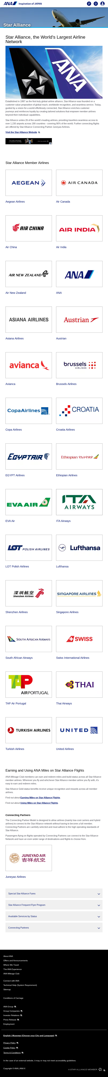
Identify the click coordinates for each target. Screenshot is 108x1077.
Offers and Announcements (15, 960)
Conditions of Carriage (13, 998)
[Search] (89, 4)
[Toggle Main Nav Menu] (96, 4)
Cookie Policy (9, 1048)
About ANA (8, 956)
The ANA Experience (12, 969)
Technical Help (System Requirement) (20, 985)
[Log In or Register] (102, 4)
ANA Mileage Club (11, 973)
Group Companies (11, 1011)
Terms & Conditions (12, 1053)
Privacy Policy (9, 1043)
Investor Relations (11, 1015)
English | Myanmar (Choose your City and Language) (28, 1035)
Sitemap (7, 989)
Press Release (9, 1020)
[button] (54, 893)
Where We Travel (11, 965)
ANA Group (8, 1006)
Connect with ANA (11, 981)
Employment (8, 1024)
